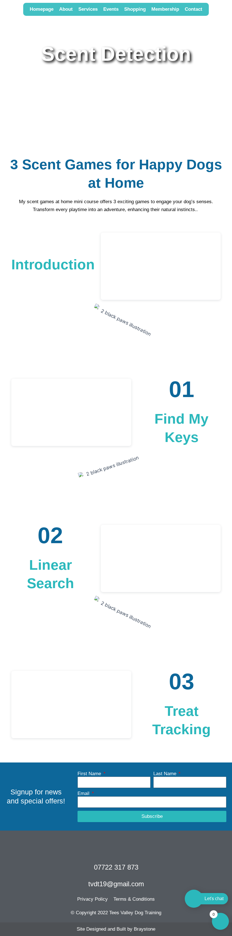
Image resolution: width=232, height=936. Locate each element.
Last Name (165, 773)
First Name (90, 773)
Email (84, 793)
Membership (165, 9)
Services (88, 9)
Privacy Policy (92, 899)
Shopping (135, 9)
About (66, 9)
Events (111, 9)
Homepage (41, 9)
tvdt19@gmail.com (116, 884)
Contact (193, 9)
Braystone (144, 929)
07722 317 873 (116, 867)
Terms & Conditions (134, 899)
